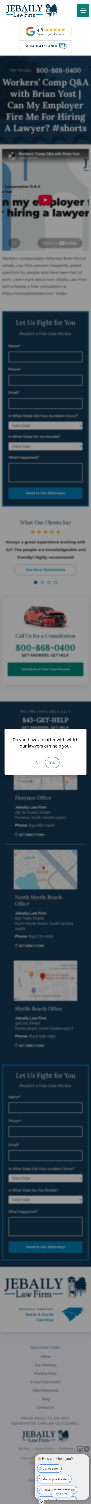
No (38, 762)
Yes (52, 762)
